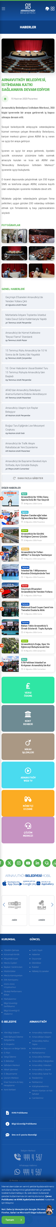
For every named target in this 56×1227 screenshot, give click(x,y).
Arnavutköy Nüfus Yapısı (40, 1042)
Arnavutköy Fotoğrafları (43, 1061)
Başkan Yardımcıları (13, 967)
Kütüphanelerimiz (40, 1086)
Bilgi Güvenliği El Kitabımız (12, 1012)
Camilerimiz (37, 1098)
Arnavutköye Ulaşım (41, 1037)
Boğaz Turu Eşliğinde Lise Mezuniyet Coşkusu (24, 429)
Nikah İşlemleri (11, 1069)
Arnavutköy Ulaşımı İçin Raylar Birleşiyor (21, 411)
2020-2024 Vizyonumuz (10, 985)
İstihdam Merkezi (12, 1065)
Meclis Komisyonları (13, 975)
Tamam (9, 1220)
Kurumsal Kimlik (11, 954)
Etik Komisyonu (11, 980)
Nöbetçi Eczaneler (40, 971)
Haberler (36, 954)
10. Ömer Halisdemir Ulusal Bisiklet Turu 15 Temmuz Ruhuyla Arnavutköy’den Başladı (26, 374)
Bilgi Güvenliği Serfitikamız (10, 1005)
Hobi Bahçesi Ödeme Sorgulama (13, 1038)
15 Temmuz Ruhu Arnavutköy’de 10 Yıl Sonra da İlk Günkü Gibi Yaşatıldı (26, 354)
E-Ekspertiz (9, 1044)
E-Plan (7, 1053)
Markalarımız (10, 999)
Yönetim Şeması (11, 950)
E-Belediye (9, 1061)
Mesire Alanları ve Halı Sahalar (42, 1092)
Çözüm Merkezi (11, 1078)
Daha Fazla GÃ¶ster (30, 478)
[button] (3, 904)
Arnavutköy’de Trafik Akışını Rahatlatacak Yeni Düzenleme (21, 447)
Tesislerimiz (37, 1078)
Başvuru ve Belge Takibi (15, 1048)
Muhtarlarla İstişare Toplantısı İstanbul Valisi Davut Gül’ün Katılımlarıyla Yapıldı (26, 319)
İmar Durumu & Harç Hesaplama (13, 1084)
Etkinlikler (36, 963)
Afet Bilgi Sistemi (11, 1032)
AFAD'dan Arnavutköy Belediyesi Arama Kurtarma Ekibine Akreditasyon (26, 394)
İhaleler (35, 967)
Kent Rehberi (10, 1089)
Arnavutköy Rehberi (41, 1057)
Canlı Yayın (37, 950)
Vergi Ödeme (10, 1057)
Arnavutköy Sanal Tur (42, 1074)
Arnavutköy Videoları (41, 1065)
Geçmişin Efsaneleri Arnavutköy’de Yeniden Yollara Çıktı (24, 301)
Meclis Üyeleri (10, 963)
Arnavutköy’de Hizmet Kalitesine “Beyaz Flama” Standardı (22, 336)
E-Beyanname (10, 1074)
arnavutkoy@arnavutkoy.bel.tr (28, 1180)
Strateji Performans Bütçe (13, 993)
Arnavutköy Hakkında (42, 1032)
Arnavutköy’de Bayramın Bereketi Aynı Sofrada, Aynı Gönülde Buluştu (26, 465)
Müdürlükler (10, 971)
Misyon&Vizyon (11, 959)
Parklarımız (37, 1082)
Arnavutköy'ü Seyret (41, 1069)
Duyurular (36, 959)
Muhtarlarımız (38, 1053)
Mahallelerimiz (39, 1048)
